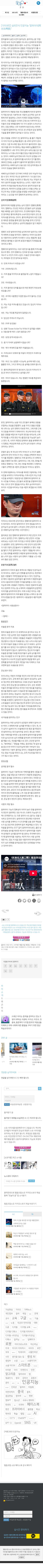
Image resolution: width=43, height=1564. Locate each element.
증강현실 (9, 1396)
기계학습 (30, 1319)
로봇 (8, 1344)
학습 (16, 1414)
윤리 (7, 1383)
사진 (7, 1357)
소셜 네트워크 (22, 1361)
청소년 (17, 1400)
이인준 (18, 1383)
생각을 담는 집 (18, 1357)
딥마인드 (23, 1340)
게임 (24, 1314)
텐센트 (8, 1405)
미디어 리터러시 (18, 1348)
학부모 (8, 1414)
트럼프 (15, 1405)
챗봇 (31, 1396)
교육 (14, 1318)
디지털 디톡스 (11, 1332)
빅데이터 (21, 1352)
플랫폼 (30, 1410)
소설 (16, 1361)
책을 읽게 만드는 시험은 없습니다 (24, 1244)
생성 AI (31, 1356)
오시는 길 (5, 1494)
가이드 (18, 1310)
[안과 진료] (33, 1165)
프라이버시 (18, 1409)
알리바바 (22, 1374)
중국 (21, 1392)
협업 (22, 1414)
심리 (34, 947)
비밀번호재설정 (16, 1105)
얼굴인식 (9, 1378)
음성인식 (13, 1383)
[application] (21, 400)
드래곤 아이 (9, 945)
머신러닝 (34, 1344)
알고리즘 (10, 1374)
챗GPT (8, 1400)
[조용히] (37, 414)
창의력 (18, 1396)
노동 (12, 1323)
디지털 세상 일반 (9, 947)
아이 (16, 1370)
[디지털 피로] (25, 1165)
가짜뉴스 (28, 1310)
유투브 (25, 1378)
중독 (28, 1392)
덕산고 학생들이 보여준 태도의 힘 (24, 1234)
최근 (13, 1214)
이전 (7, 911)
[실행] (3, 414)
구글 (23, 1318)
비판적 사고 (13, 1352)
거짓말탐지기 (22, 947)
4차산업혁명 (29, 1414)
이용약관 (22, 1493)
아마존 (8, 1370)
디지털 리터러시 (26, 1332)
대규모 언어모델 (24, 1323)
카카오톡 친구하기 (10, 1500)
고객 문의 (11, 1494)
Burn (6, 1418)
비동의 (21, 1557)
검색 (17, 1314)
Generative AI (31, 1418)
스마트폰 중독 (35, 1366)
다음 (35, 914)
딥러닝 (16, 1340)
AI (35, 1413)
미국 (7, 1348)
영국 (17, 1378)
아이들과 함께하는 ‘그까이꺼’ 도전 (24, 1265)
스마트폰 (24, 1365)
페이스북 (33, 1404)
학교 (38, 1410)
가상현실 (9, 1310)
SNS (27, 1423)
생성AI (8, 1361)
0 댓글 (6, 949)
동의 (37, 1554)
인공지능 (30, 1382)
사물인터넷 (33, 1352)
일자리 (22, 1387)
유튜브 (33, 1378)
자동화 (31, 1387)
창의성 (25, 1396)
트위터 (21, 1405)
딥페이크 (31, 1340)
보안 (39, 1348)
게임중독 (30, 1314)
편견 (7, 1410)
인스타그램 (6, 1387)
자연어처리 (10, 1392)
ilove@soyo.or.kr (14, 1493)
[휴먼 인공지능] (8, 1165)
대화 (35, 1323)
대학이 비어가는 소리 (20, 1255)
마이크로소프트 (21, 1344)
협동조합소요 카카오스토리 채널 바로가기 (20, 1204)
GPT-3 (8, 1423)
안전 (33, 1370)
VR (35, 1423)
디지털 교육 (25, 1327)
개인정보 (9, 1314)
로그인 (16, 1078)
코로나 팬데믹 (28, 1400)
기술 (36, 1319)
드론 (7, 1327)
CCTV (12, 1418)
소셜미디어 (31, 1361)
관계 (36, 1314)
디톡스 (8, 1340)
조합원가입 (27, 1105)
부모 (7, 1352)
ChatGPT (22, 1418)
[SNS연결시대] (16, 1165)
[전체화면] (40, 414)
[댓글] (32, 1214)
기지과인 (29, 947)
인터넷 (14, 1387)
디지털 (15, 1327)
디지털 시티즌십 (12, 1336)
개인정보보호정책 (29, 1493)
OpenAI (17, 1423)
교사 (7, 1319)
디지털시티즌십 (28, 1336)
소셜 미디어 (10, 1366)
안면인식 (24, 1370)
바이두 (31, 1348)
